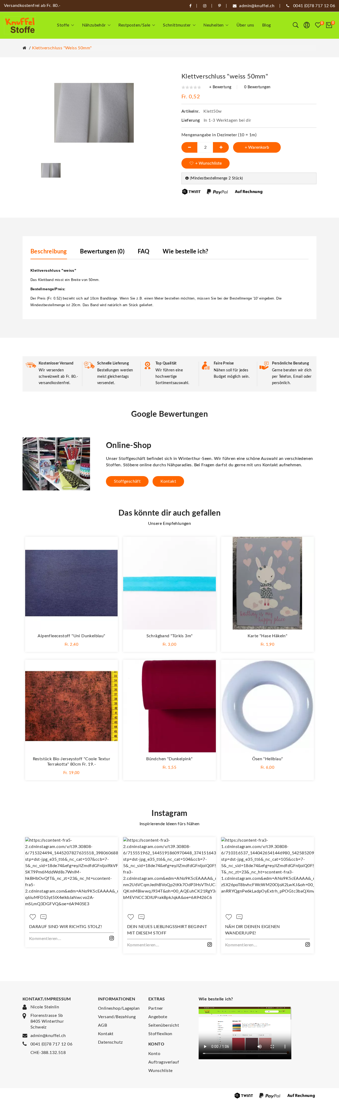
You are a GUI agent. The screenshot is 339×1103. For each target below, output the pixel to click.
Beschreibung (48, 251)
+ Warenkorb (257, 147)
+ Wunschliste (208, 163)
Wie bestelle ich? (185, 251)
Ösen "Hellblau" (267, 759)
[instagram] (204, 6)
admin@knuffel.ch (48, 1036)
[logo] (20, 25)
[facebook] (190, 6)
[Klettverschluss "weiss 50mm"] (51, 170)
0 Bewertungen (257, 87)
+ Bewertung (220, 87)
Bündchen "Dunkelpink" (169, 759)
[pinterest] (219, 6)
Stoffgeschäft (127, 481)
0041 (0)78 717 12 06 (51, 1044)
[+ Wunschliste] (108, 546)
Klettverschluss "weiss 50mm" (62, 48)
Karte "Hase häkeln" (268, 636)
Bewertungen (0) (102, 251)
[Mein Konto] (306, 25)
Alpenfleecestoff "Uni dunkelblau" (71, 636)
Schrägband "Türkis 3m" (169, 636)
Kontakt (168, 481)
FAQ (144, 251)
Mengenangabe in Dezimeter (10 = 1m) (218, 135)
